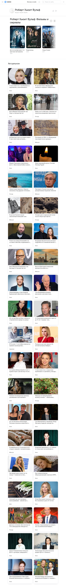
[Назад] (51, 20)
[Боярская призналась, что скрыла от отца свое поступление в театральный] (46, 442)
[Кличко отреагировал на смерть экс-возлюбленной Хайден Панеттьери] (46, 519)
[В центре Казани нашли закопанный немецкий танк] (20, 209)
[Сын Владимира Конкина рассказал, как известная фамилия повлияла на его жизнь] (46, 287)
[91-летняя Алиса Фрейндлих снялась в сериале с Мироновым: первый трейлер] (46, 80)
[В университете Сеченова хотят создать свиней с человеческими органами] (20, 442)
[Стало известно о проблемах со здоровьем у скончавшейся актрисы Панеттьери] (20, 80)
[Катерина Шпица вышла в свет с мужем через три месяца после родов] (20, 364)
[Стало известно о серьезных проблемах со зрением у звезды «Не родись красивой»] (46, 364)
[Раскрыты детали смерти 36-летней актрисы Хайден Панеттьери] (46, 338)
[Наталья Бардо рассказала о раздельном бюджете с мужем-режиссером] (46, 571)
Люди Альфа (46, 50)
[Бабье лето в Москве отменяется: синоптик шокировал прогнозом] (46, 106)
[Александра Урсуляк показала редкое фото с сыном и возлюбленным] (46, 545)
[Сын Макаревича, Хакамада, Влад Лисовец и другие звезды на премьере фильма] (46, 416)
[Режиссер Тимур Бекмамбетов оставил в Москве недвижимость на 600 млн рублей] (20, 235)
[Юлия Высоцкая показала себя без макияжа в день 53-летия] (46, 493)
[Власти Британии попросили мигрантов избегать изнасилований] (46, 261)
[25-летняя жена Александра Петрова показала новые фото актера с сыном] (20, 416)
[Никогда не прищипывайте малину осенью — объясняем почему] (46, 390)
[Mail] (5, 2)
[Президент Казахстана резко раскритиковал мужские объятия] (46, 183)
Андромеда (29, 50)
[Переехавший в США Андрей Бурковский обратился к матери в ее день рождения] (20, 287)
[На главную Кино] (8, 2)
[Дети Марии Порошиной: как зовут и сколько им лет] (20, 106)
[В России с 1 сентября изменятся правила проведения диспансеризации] (20, 338)
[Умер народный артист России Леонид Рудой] (46, 158)
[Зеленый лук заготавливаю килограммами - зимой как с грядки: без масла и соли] (20, 493)
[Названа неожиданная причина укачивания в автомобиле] (20, 390)
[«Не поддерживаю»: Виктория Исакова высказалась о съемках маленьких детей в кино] (20, 571)
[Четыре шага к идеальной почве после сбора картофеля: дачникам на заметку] (46, 209)
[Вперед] (54, 20)
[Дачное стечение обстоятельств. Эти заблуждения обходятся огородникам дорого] (20, 519)
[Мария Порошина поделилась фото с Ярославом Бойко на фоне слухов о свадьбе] (20, 158)
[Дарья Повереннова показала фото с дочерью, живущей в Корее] (20, 545)
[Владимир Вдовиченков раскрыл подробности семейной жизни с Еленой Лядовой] (46, 235)
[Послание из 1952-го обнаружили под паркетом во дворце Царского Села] (46, 132)
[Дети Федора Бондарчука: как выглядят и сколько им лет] (20, 261)
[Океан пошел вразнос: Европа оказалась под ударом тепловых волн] (20, 183)
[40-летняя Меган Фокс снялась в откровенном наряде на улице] (20, 313)
